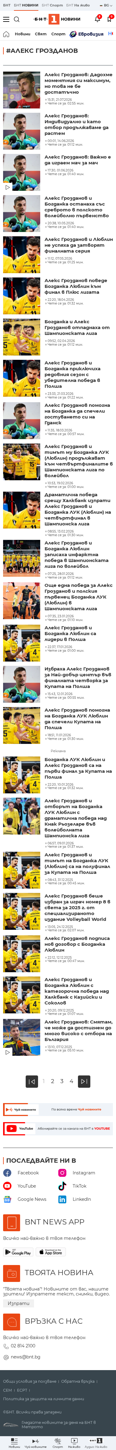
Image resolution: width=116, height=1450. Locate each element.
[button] (96, 1443)
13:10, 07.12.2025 (60, 1047)
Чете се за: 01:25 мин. (66, 262)
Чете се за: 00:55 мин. (66, 698)
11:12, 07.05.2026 (60, 259)
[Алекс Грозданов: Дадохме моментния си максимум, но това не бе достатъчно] (22, 91)
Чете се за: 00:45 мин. (66, 883)
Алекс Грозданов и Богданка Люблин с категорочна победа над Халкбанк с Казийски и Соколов (77, 991)
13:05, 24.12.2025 (60, 927)
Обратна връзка (78, 1381)
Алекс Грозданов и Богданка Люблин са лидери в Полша (70, 633)
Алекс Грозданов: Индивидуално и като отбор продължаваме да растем (77, 124)
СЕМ (7, 1390)
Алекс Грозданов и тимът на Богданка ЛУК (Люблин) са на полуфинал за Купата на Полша (77, 863)
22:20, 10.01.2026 (60, 785)
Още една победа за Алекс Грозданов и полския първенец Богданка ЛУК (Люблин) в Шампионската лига (79, 596)
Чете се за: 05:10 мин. (66, 1050)
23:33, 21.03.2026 (60, 394)
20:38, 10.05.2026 (61, 223)
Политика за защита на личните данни (43, 1399)
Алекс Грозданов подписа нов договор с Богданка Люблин (77, 944)
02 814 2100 (23, 1345)
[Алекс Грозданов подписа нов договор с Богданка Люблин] (22, 954)
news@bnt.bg (26, 1356)
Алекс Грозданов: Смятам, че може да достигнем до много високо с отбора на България (79, 1030)
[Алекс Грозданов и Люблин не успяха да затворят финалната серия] (22, 255)
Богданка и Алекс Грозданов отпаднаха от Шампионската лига (77, 327)
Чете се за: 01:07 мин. (66, 1014)
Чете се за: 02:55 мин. (66, 103)
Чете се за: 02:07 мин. (66, 930)
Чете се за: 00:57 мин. (66, 434)
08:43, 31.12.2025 (60, 880)
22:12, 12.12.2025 (60, 958)
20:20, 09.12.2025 (61, 1010)
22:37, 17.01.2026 (60, 647)
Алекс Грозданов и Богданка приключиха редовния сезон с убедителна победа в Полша (73, 374)
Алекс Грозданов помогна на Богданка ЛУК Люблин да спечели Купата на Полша (77, 718)
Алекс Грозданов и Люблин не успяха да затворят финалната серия (79, 245)
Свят (41, 34)
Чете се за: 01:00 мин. (66, 487)
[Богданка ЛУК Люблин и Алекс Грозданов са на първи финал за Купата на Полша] (22, 775)
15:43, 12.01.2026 (60, 694)
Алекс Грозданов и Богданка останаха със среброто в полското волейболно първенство (77, 206)
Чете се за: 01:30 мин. (66, 535)
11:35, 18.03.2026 (60, 430)
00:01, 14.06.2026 (61, 141)
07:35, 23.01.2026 (61, 616)
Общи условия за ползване (29, 1381)
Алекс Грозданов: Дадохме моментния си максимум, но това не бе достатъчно (79, 83)
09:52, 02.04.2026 (61, 341)
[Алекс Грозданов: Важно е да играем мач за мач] (22, 173)
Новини (22, 34)
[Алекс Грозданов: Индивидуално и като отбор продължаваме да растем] (22, 132)
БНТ (7, 5)
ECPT (22, 1390)
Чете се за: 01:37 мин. (66, 847)
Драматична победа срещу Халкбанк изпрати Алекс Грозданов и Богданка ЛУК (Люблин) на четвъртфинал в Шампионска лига (78, 509)
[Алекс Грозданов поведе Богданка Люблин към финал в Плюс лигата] (22, 296)
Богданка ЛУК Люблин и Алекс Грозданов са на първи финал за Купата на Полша (78, 768)
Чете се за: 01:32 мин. (66, 303)
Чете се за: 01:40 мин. (66, 174)
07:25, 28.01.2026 (61, 574)
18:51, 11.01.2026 (59, 735)
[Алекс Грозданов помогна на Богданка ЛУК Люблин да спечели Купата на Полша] (22, 726)
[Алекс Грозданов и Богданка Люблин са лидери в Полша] (22, 644)
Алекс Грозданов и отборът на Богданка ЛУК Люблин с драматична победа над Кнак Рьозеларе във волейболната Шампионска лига (76, 818)
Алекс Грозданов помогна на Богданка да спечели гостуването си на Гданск (77, 414)
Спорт (58, 34)
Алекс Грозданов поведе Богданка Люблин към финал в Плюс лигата (76, 286)
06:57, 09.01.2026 (61, 843)
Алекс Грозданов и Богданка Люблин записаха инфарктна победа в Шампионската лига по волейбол (77, 554)
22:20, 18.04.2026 (61, 300)
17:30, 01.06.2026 (60, 170)
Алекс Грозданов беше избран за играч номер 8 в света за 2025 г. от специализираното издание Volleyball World (77, 907)
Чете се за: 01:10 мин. (65, 620)
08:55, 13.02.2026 (61, 531)
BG (107, 5)
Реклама (58, 751)
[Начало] (6, 34)
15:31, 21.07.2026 (60, 100)
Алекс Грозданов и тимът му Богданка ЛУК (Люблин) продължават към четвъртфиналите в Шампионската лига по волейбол (79, 460)
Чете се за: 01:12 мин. (65, 145)
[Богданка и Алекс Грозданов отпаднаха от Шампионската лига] (22, 338)
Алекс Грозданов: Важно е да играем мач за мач (78, 160)
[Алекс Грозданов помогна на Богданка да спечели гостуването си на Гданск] (22, 421)
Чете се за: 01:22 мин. (66, 397)
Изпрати (18, 1303)
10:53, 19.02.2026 (60, 483)
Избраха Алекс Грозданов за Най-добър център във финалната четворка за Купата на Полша (78, 677)
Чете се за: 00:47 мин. (66, 961)
